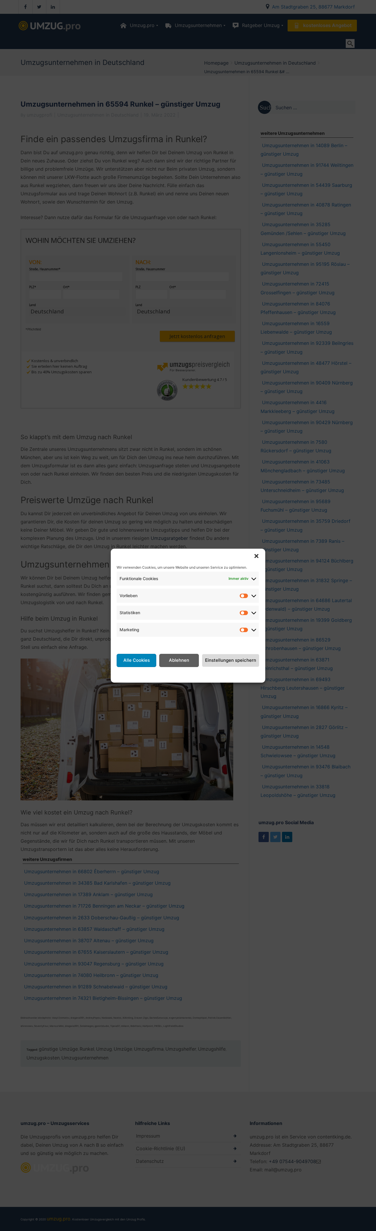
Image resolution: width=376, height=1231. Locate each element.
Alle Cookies (136, 660)
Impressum (234, 674)
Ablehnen (179, 660)
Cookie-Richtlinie (149, 674)
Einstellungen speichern (230, 660)
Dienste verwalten (137, 644)
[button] (256, 556)
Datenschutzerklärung (195, 674)
